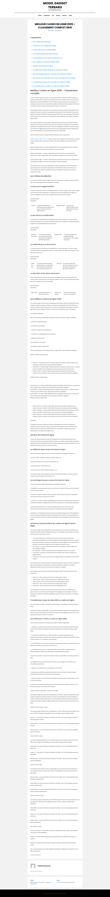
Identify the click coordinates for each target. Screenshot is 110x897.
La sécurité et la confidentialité (44, 50)
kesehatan (47, 15)
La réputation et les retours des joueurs (47, 58)
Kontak (64, 15)
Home (70, 15)
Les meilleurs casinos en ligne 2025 (46, 62)
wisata (58, 15)
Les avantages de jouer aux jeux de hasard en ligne (52, 74)
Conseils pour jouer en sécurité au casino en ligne (51, 82)
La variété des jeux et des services (45, 54)
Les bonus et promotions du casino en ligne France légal (54, 78)
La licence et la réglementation (44, 46)
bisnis (40, 15)
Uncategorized (37, 855)
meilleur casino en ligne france (38, 139)
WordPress (65, 893)
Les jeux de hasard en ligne (43, 66)
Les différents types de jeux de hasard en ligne (50, 70)
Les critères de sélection (42, 42)
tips (53, 15)
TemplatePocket (54, 893)
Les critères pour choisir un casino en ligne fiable (51, 86)
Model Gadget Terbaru (55, 5)
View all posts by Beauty (36, 871)
